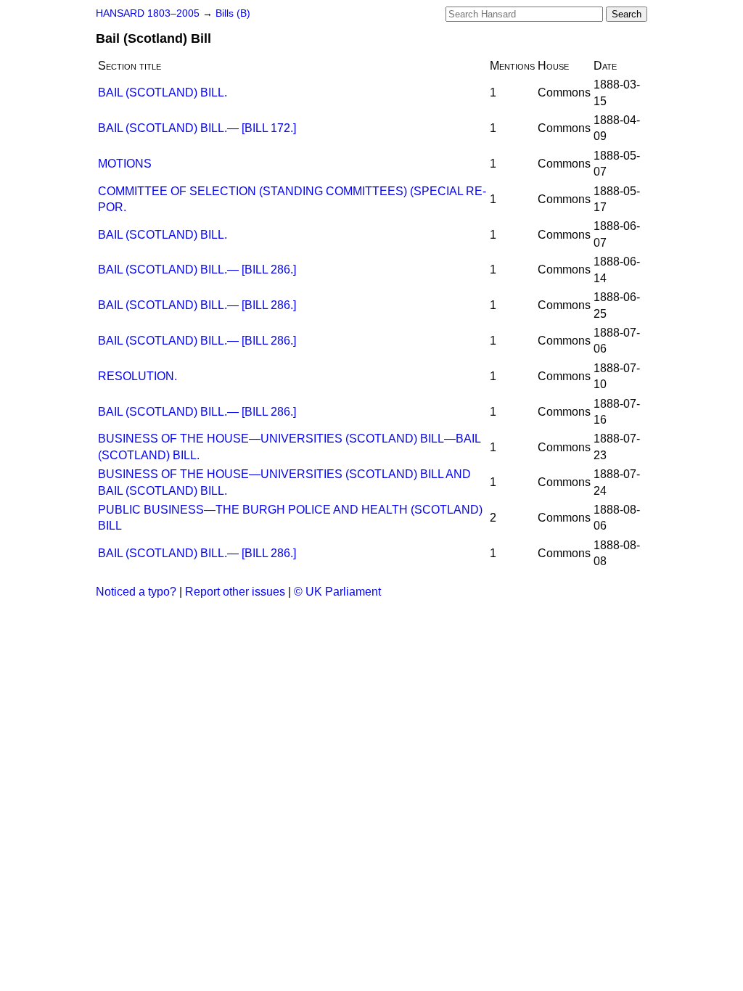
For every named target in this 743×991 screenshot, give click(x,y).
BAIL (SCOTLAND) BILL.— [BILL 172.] (197, 128)
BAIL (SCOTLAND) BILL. (162, 92)
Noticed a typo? (136, 591)
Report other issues (235, 591)
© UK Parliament (337, 591)
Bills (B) (232, 13)
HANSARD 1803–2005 (148, 13)
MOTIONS (125, 163)
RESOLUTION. (137, 376)
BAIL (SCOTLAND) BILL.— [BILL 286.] (197, 269)
